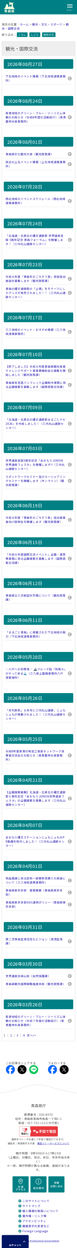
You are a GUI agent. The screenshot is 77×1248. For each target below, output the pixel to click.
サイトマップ (31, 1206)
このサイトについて (35, 1201)
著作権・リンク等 (34, 1216)
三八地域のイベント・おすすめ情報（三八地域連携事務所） (36, 332)
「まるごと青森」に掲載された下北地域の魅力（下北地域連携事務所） (36, 634)
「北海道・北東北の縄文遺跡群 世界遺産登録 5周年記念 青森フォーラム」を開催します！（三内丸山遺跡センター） (35, 240)
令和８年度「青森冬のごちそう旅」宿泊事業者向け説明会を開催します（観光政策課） (36, 520)
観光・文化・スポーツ (47, 24)
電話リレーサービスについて (53, 1143)
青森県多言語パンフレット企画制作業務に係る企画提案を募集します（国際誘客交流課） (36, 385)
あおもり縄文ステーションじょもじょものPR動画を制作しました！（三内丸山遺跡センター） (35, 841)
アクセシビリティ (34, 1221)
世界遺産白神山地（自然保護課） (28, 976)
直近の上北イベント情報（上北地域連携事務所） (36, 164)
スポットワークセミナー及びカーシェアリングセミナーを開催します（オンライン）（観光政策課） (36, 481)
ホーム (24, 24)
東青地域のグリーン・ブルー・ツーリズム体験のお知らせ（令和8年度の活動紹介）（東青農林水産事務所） (36, 117)
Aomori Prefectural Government (40, 1240)
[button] (15, 1241)
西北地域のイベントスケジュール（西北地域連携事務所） (36, 201)
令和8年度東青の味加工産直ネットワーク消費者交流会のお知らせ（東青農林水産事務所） (35, 755)
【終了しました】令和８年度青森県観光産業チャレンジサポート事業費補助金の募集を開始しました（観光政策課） (36, 370)
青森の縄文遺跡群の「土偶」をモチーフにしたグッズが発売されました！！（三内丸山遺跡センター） (36, 293)
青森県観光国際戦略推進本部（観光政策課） (36, 984)
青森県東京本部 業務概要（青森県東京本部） (34, 892)
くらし (22, 34)
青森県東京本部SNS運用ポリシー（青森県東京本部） (36, 904)
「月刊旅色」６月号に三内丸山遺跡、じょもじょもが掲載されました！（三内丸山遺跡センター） (36, 714)
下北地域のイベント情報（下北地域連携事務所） (36, 78)
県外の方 (49, 34)
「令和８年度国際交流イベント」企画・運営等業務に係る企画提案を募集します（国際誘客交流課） (36, 558)
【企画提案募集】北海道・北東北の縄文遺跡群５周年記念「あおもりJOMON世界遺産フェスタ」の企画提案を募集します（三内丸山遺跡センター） (36, 798)
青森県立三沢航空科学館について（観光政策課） (36, 597)
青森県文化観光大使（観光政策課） (30, 154)
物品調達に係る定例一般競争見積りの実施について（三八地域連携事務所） (36, 880)
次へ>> (31, 1035)
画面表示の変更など (35, 1226)
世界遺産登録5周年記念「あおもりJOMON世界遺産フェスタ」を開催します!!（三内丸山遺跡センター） (35, 464)
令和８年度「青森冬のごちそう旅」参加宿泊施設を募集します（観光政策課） (36, 279)
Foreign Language (35, 1231)
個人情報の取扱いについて (40, 1211)
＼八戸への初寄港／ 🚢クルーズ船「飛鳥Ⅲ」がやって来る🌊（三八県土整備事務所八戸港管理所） (36, 673)
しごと (35, 34)
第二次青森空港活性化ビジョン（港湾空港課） (34, 941)
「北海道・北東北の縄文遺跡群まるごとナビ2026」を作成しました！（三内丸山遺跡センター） (36, 423)
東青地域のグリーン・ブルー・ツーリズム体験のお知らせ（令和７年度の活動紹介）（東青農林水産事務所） (36, 1021)
